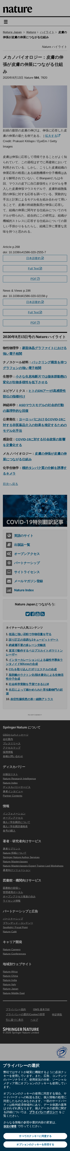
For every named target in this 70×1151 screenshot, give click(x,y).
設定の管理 (10, 1126)
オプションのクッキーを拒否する (35, 1144)
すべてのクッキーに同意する (35, 1136)
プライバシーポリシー (43, 1112)
